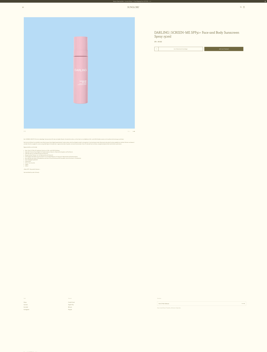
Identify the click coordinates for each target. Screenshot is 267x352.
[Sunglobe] (133, 7)
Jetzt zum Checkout (224, 49)
